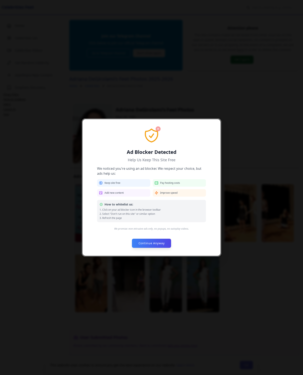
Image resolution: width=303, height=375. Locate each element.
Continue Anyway (152, 243)
